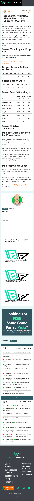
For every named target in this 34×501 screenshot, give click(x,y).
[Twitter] (18, 488)
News (28, 12)
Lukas (10, 11)
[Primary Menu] (30, 3)
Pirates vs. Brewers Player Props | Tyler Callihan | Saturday (17, 301)
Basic (18, 348)
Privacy (17, 496)
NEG (29, 348)
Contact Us (26, 469)
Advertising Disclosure (26, 465)
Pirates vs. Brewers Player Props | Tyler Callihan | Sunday (17, 260)
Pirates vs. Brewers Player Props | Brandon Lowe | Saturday (15, 280)
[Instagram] (24, 488)
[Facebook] (29, 488)
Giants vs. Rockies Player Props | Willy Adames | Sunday (16, 240)
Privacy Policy (27, 471)
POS (24, 348)
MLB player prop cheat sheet (23, 185)
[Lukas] (4, 11)
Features (9, 482)
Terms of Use (27, 474)
